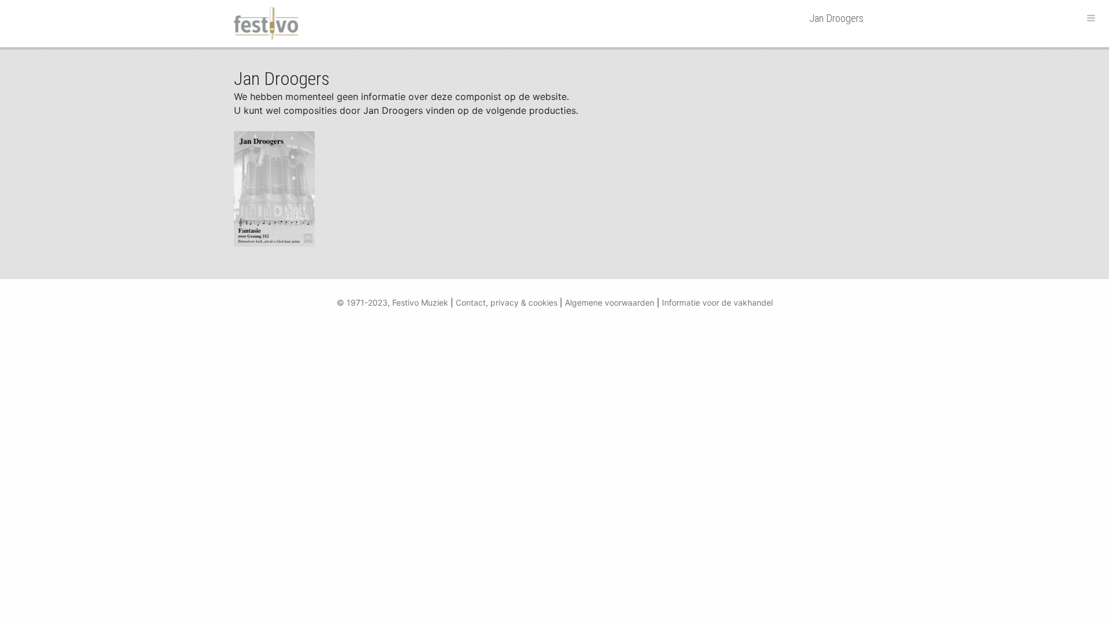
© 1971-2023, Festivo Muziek (392, 302)
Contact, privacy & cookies (506, 302)
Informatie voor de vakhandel (717, 302)
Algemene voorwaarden (609, 302)
